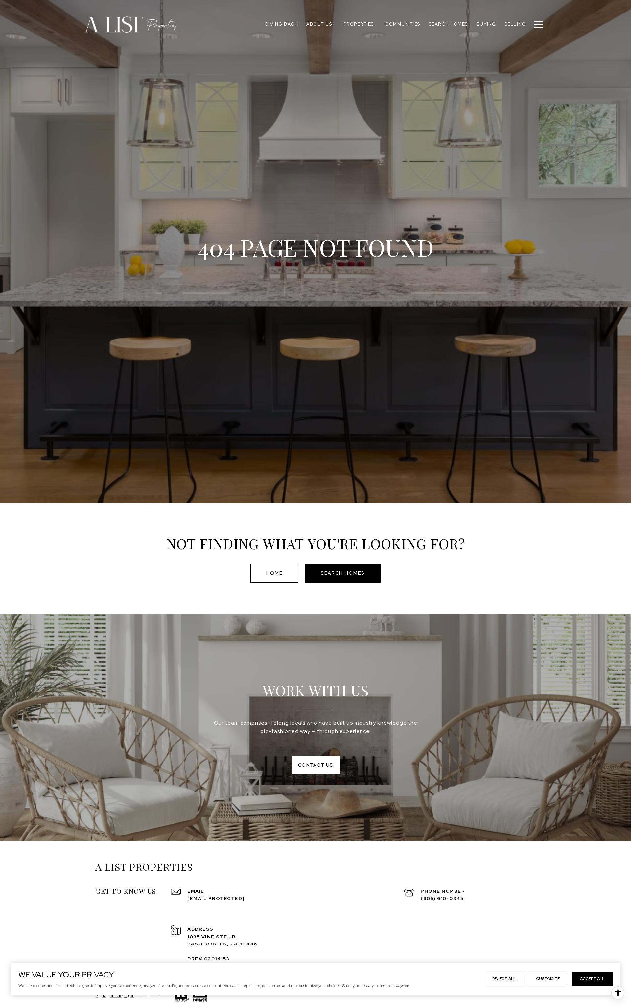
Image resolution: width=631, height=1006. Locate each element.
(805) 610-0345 (442, 898)
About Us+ (320, 24)
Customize (548, 978)
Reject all (504, 978)
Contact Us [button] (315, 765)
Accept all (592, 978)
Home (274, 573)
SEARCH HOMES (343, 573)
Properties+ (360, 24)
